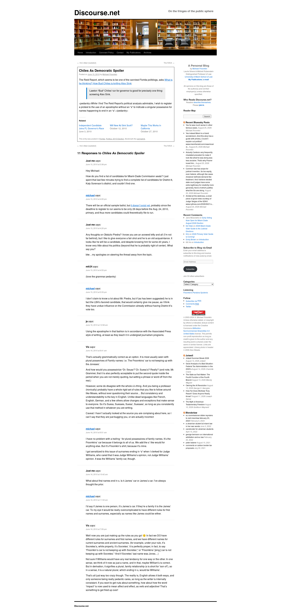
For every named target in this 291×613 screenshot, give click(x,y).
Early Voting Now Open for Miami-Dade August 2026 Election (199, 220)
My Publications (134, 52)
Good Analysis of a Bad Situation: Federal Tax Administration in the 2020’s (199, 366)
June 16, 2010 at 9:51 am (96, 432)
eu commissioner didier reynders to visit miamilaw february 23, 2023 (199, 418)
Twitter (188, 306)
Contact (120, 52)
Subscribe (190, 269)
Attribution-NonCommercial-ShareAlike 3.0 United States (196, 331)
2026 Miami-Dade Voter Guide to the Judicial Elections (198, 228)
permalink (141, 138)
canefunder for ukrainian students (199, 429)
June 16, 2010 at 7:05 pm (96, 529)
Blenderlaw (191, 412)
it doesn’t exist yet (140, 205)
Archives (147, 52)
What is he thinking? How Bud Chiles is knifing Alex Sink (125, 81)
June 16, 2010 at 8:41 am (96, 350)
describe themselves (202, 102)
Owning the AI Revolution (196, 385)
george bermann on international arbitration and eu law (199, 435)
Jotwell (189, 355)
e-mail (206, 79)
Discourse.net (97, 12)
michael (90, 195)
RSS (199, 300)
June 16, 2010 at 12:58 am (97, 325)
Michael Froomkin (109, 74)
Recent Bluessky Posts (198, 122)
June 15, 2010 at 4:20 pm (96, 228)
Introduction (91, 52)
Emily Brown (191, 239)
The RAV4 (169, 62)
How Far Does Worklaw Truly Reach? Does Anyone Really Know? (198, 393)
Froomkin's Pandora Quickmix (195, 292)
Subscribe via (191, 301)
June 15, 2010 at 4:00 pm (96, 199)
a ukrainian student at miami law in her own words (199, 424)
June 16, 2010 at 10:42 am (97, 474)
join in (201, 105)
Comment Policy (106, 52)
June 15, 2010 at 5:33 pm (96, 292)
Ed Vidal (189, 225)
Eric (187, 234)
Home (80, 52)
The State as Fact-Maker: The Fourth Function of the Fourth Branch (198, 377)
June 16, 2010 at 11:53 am (97, 500)
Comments (192, 303)
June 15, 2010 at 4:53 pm (96, 270)
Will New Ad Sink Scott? (121, 125)
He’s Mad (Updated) (86, 62)
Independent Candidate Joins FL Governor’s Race (91, 127)
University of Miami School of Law (198, 76)
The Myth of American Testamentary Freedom (195, 403)
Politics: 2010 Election (115, 138)
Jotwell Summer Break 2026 (197, 358)
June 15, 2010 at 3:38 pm (96, 164)
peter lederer (191, 442)
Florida (102, 138)
